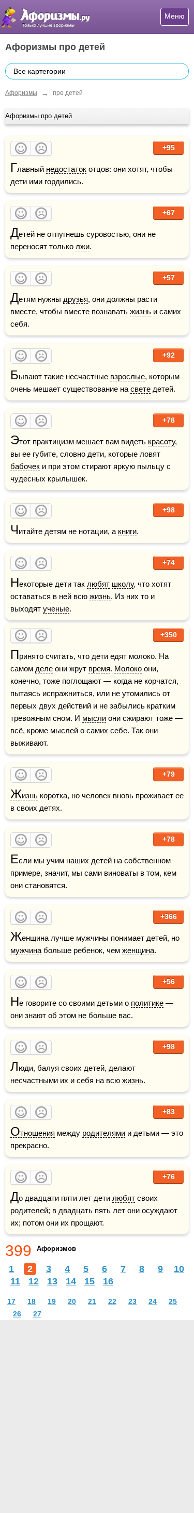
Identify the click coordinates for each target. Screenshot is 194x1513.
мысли (94, 718)
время (99, 668)
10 (179, 1269)
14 (71, 1281)
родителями (103, 1133)
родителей (29, 1210)
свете (140, 388)
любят (98, 584)
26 (17, 1314)
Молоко (128, 668)
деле (44, 668)
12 (33, 1281)
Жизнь (24, 795)
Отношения (32, 1133)
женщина (138, 950)
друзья (75, 299)
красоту (161, 441)
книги (127, 531)
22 (112, 1301)
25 (173, 1301)
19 (52, 1301)
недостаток (66, 169)
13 (52, 1281)
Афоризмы (21, 92)
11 (15, 1281)
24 (152, 1301)
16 (108, 1281)
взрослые (127, 376)
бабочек (25, 466)
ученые (56, 608)
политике (147, 1003)
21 (92, 1301)
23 (132, 1301)
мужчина (25, 950)
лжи (82, 246)
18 (31, 1301)
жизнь (140, 311)
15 (89, 1281)
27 (37, 1314)
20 (72, 1301)
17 (11, 1301)
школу (122, 584)
